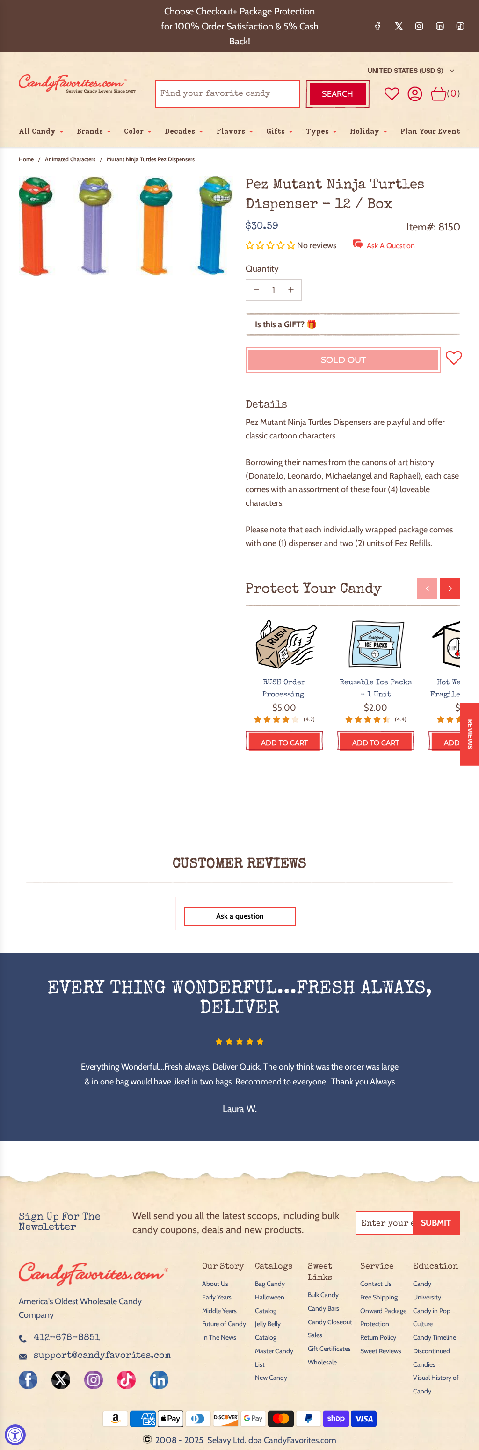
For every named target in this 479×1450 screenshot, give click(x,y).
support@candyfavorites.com (102, 1356)
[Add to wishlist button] (392, 93)
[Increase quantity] (291, 290)
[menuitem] (37, 131)
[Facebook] (378, 26)
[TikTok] (460, 26)
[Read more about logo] (93, 1288)
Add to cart (284, 743)
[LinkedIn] (439, 26)
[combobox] (227, 94)
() (453, 93)
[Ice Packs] (376, 645)
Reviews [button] (470, 734)
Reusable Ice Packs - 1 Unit (376, 689)
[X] (398, 26)
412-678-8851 (67, 1338)
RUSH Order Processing (284, 689)
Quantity (262, 268)
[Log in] (415, 94)
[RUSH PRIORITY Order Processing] (284, 645)
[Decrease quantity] (256, 290)
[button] (271, 245)
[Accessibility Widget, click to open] (15, 1434)
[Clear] (269, 94)
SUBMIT (436, 1223)
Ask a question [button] (240, 916)
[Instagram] (419, 26)
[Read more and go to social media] (28, 1380)
